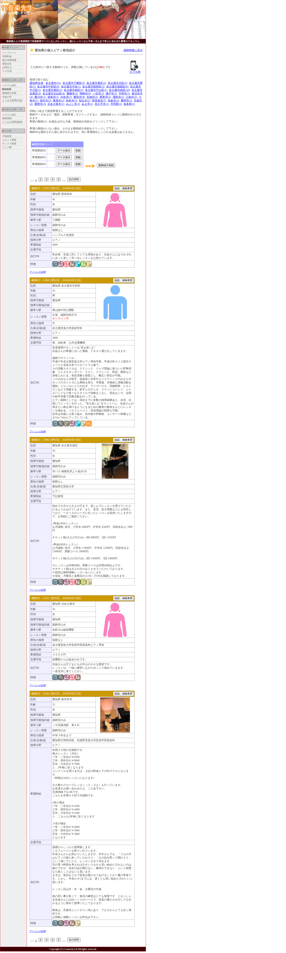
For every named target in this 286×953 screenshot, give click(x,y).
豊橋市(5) (72, 93)
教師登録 (7, 118)
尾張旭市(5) (99, 100)
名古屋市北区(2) (117, 83)
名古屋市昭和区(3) (93, 86)
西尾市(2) (105, 97)
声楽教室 (7, 136)
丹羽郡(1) (116, 104)
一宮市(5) (98, 93)
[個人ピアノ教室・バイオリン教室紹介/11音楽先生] (17, 13)
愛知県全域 (36, 83)
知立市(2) (84, 100)
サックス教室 (9, 143)
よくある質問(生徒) (12, 100)
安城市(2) (92, 97)
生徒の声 (7, 96)
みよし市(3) (73, 104)
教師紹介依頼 (9, 93)
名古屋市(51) (53, 83)
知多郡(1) (129, 104)
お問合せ (7, 67)
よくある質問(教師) (12, 122)
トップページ (9, 52)
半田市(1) (124, 93)
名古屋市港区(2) (52, 90)
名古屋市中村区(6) (48, 86)
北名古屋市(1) (55, 104)
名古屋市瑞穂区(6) (117, 86)
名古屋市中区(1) (71, 86)
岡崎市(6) (85, 93)
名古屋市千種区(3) (74, 83)
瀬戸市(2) (111, 93)
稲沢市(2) (45, 100)
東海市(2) (58, 100)
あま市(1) (87, 104)
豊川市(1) (40, 97)
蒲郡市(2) (118, 97)
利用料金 (7, 56)
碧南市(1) (53, 97)
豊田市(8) (79, 97)
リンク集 (7, 147)
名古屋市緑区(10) (119, 90)
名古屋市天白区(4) (54, 93)
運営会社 (7, 63)
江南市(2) (131, 97)
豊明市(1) (126, 100)
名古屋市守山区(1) (96, 90)
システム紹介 (9, 85)
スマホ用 (7, 71)
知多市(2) (71, 100)
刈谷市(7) (66, 97)
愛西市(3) (40, 104)
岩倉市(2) (113, 100)
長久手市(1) (102, 104)
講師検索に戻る (133, 50)
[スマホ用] (134, 69)
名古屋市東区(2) (96, 83)
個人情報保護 (9, 60)
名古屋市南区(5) (73, 90)
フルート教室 (9, 140)
